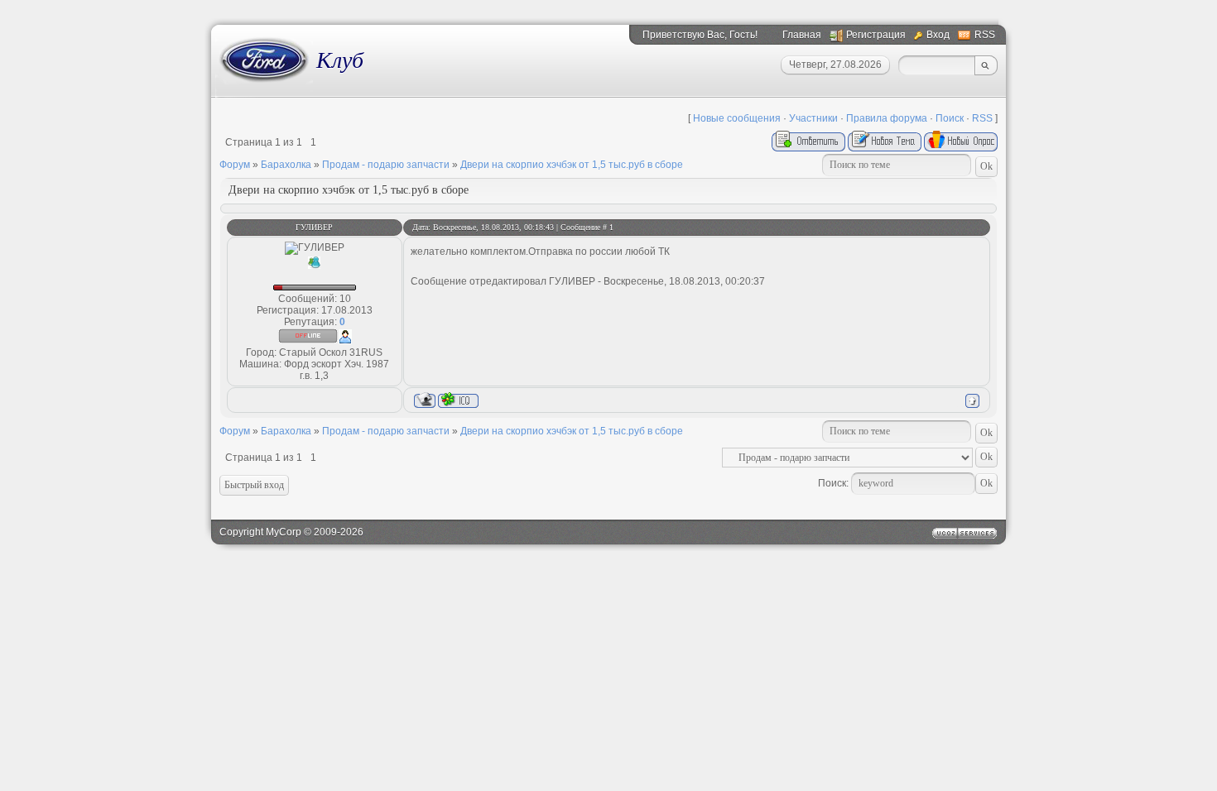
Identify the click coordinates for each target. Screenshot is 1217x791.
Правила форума (886, 118)
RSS (984, 35)
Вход (938, 35)
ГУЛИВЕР (314, 227)
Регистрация (876, 35)
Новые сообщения (737, 118)
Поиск (950, 118)
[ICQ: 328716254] (458, 400)
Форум (234, 164)
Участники (813, 118)
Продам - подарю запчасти (386, 164)
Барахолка (286, 164)
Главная (801, 35)
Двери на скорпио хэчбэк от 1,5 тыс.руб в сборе (571, 164)
